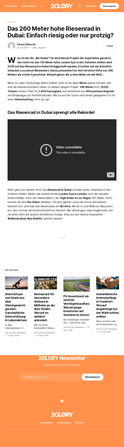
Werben (79, 422)
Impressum (46, 422)
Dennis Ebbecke (26, 44)
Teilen (109, 46)
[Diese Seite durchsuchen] (79, 6)
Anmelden (91, 6)
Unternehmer (28, 6)
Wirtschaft (11, 6)
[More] (41, 6)
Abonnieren (109, 6)
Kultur (11, 22)
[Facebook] (62, 400)
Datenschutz (64, 422)
